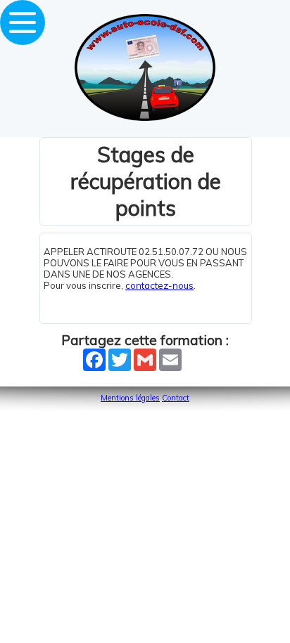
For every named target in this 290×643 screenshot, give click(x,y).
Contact (175, 398)
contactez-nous (159, 285)
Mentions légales (130, 398)
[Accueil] (145, 117)
